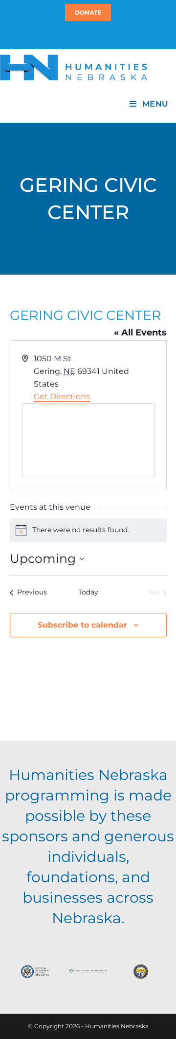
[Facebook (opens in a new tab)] (86, 34)
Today (88, 592)
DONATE (88, 12)
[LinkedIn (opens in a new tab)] (92, 34)
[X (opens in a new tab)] (82, 34)
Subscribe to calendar (82, 625)
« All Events (140, 332)
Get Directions (62, 396)
